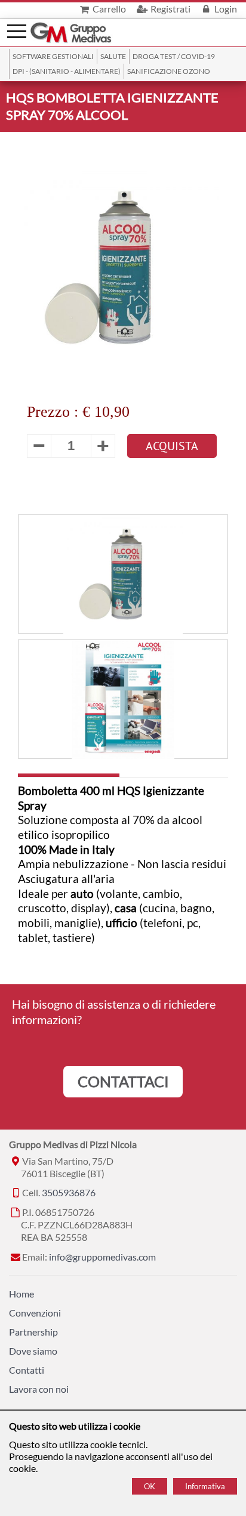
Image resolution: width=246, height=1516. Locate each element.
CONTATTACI (123, 1081)
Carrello (108, 8)
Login (225, 8)
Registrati (169, 8)
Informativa (205, 1486)
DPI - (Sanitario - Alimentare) (67, 71)
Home (21, 1293)
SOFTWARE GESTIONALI (53, 56)
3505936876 (69, 1192)
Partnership (33, 1331)
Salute (113, 56)
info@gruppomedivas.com (102, 1256)
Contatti (26, 1369)
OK (149, 1486)
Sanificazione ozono (168, 71)
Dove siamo (33, 1350)
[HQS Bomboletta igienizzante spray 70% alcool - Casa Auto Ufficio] (123, 574)
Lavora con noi (39, 1389)
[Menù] (16, 30)
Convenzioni (35, 1312)
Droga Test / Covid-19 (174, 56)
